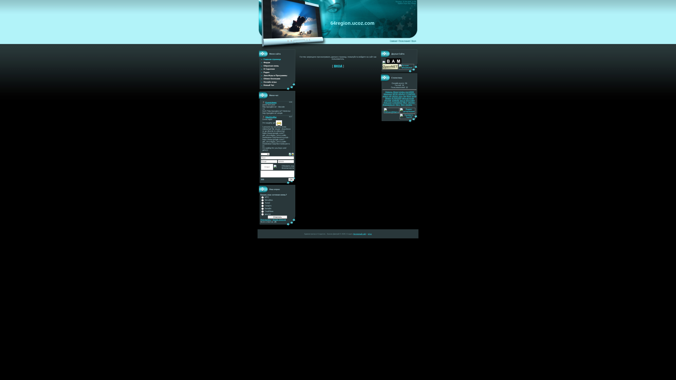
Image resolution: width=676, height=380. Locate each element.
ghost (408, 96)
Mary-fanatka (406, 105)
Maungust (388, 94)
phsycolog (410, 100)
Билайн (268, 208)
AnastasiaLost (389, 105)
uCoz (370, 234)
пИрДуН (401, 94)
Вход (414, 41)
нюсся (402, 100)
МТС (267, 197)
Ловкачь (389, 92)
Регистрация (404, 41)
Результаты (266, 220)
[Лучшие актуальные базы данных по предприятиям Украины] (406, 69)
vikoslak (387, 100)
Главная (393, 41)
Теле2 (267, 203)
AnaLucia (388, 103)
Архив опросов (279, 220)
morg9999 (409, 92)
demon (395, 96)
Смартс (268, 206)
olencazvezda (408, 98)
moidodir (395, 100)
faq (404, 96)
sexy (401, 96)
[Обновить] (290, 154)
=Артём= (411, 103)
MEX (405, 103)
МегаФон (269, 200)
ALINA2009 (396, 98)
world (414, 96)
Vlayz (397, 105)
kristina (402, 92)
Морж (395, 92)
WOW (395, 94)
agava (385, 96)
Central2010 (397, 103)
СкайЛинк (269, 211)
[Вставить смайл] (293, 154)
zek (390, 96)
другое (268, 214)
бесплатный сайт (359, 234)
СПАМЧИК (410, 94)
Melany (388, 98)
